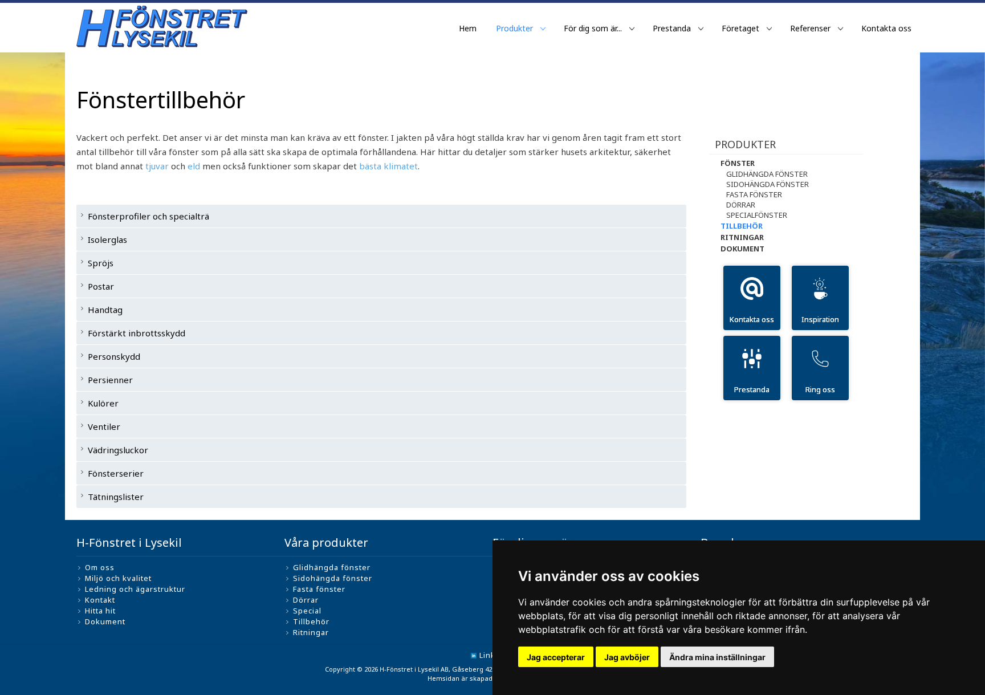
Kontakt (100, 600)
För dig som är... (593, 28)
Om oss (100, 567)
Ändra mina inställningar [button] (717, 657)
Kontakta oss (886, 28)
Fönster (738, 163)
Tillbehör (742, 226)
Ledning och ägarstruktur (135, 589)
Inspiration (820, 319)
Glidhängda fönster (767, 174)
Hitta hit (100, 610)
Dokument (742, 248)
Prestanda (672, 28)
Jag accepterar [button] (556, 657)
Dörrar (740, 205)
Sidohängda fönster (767, 184)
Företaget (740, 28)
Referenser (810, 28)
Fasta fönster (754, 194)
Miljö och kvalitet (118, 578)
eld (194, 166)
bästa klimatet (388, 166)
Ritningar (742, 237)
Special (307, 610)
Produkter (514, 28)
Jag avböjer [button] (627, 657)
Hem (468, 28)
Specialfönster (756, 215)
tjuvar (157, 166)
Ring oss (820, 389)
